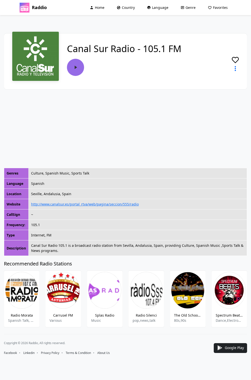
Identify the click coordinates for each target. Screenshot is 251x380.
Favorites (220, 7)
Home (99, 7)
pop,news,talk (144, 320)
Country (128, 7)
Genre (191, 7)
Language (160, 7)
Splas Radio (104, 315)
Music (96, 320)
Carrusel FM (63, 315)
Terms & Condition (78, 353)
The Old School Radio (187, 315)
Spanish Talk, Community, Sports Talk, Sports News (21, 320)
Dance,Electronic (229, 320)
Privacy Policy (50, 353)
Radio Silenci (146, 315)
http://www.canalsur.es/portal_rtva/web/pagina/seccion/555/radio (85, 204)
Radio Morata (22, 315)
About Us (103, 353)
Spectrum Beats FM (229, 315)
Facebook (10, 353)
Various (56, 320)
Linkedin (29, 353)
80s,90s (180, 320)
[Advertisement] (125, 128)
